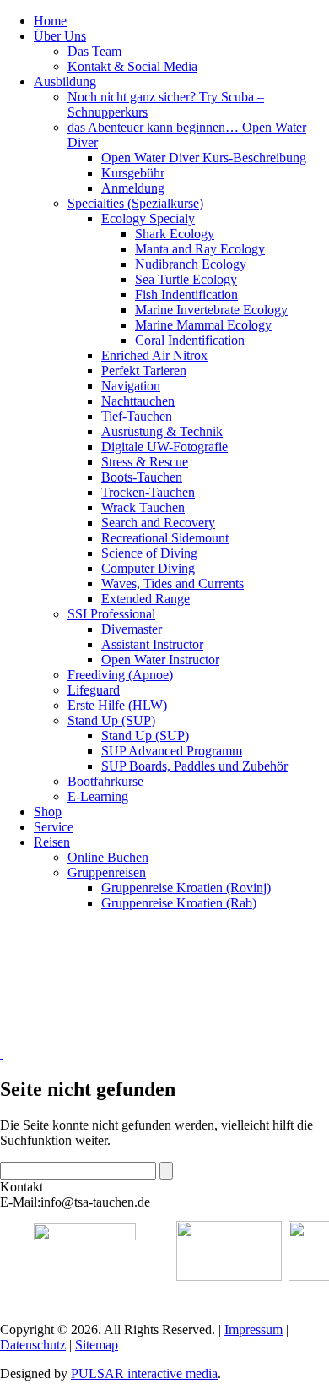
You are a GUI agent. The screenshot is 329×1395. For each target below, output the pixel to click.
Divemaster (131, 629)
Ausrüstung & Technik (162, 431)
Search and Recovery (158, 522)
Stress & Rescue (144, 462)
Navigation (130, 386)
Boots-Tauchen (141, 477)
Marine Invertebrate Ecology (211, 309)
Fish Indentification (186, 294)
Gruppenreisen (106, 872)
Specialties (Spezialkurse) (135, 203)
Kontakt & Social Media (132, 66)
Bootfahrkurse (105, 781)
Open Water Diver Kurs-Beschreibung (203, 157)
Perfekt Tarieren (143, 370)
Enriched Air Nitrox (154, 355)
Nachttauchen (138, 401)
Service (53, 827)
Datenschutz (33, 1345)
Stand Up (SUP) (111, 720)
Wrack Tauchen (143, 507)
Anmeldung (132, 188)
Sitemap (96, 1345)
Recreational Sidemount (165, 538)
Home (50, 21)
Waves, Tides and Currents (172, 583)
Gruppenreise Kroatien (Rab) (178, 903)
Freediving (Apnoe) (120, 675)
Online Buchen (107, 857)
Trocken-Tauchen (148, 492)
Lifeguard (93, 690)
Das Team (94, 51)
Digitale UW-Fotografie (164, 446)
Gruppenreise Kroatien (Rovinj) (186, 887)
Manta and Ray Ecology (200, 249)
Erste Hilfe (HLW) (117, 705)
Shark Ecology (174, 233)
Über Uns (60, 36)
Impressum (253, 1329)
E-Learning (97, 796)
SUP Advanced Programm (171, 751)
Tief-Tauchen (136, 416)
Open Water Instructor (160, 659)
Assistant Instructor (152, 644)
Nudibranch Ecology (190, 264)
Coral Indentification (190, 340)
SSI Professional (111, 614)
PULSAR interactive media (144, 1373)
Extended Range (145, 598)
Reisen (52, 842)
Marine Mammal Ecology (203, 325)
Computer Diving (148, 568)
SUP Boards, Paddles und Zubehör (194, 766)
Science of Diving (149, 553)
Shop (48, 811)
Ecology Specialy (148, 218)
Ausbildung (65, 81)
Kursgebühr (132, 173)
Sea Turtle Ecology (186, 279)
